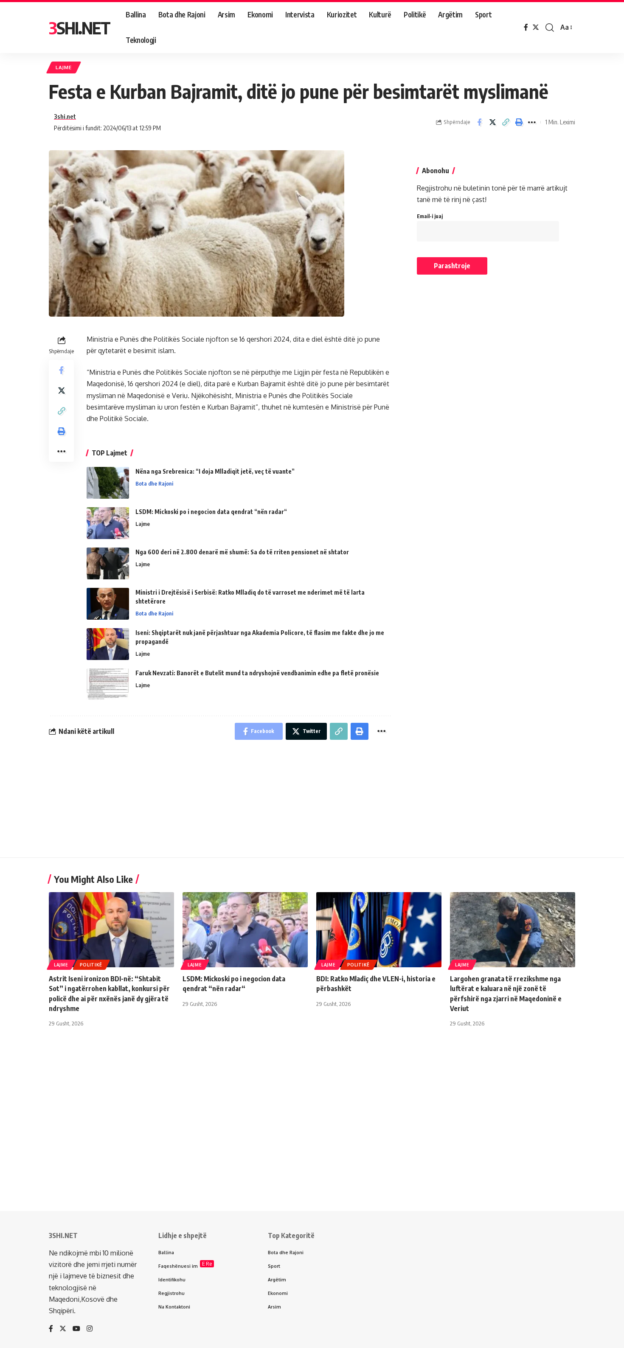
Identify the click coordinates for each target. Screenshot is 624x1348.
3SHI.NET (79, 27)
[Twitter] (535, 27)
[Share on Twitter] (492, 122)
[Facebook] (526, 27)
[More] (532, 122)
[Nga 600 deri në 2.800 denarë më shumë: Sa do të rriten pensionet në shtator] (108, 563)
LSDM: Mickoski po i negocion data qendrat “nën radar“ (211, 511)
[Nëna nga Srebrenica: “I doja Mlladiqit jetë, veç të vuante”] (108, 483)
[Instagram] (90, 1329)
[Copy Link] (506, 122)
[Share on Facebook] (479, 122)
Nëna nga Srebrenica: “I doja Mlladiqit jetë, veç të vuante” (215, 471)
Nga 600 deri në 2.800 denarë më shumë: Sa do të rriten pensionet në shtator (242, 552)
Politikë (91, 964)
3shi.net (65, 116)
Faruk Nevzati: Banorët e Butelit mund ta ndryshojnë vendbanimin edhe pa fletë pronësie (257, 673)
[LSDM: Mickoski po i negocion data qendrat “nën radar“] (108, 523)
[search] (549, 27)
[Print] (519, 122)
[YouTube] (76, 1329)
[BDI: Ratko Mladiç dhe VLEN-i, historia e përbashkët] (378, 929)
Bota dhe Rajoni (154, 483)
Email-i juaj (430, 216)
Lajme (64, 67)
